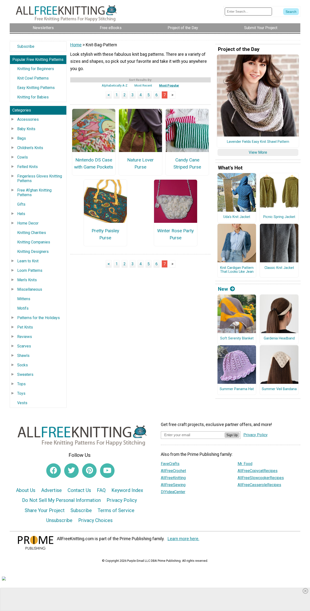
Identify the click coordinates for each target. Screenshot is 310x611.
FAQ (101, 490)
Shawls (23, 355)
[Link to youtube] (107, 470)
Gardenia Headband (279, 338)
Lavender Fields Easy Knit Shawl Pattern (258, 142)
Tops (21, 384)
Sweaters (25, 374)
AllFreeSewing (173, 484)
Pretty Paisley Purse (105, 234)
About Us (25, 490)
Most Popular (169, 85)
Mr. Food (245, 463)
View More (258, 152)
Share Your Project (45, 510)
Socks (22, 365)
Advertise (51, 490)
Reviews (24, 336)
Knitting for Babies (33, 97)
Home (76, 44)
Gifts (21, 204)
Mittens (23, 299)
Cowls (22, 157)
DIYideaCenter (173, 492)
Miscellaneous (29, 289)
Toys (21, 393)
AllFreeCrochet (173, 470)
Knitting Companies (33, 242)
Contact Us (79, 490)
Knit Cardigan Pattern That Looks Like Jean (237, 270)
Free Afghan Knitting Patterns (34, 192)
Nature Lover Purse (140, 163)
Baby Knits (26, 129)
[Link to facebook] (53, 470)
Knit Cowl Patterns (33, 78)
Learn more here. (183, 538)
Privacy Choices (95, 520)
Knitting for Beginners (35, 68)
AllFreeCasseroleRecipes (259, 484)
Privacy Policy (122, 500)
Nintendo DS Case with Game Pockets (93, 163)
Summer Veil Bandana (279, 389)
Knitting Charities (31, 232)
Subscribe (25, 46)
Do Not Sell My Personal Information (61, 500)
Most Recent (143, 85)
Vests (22, 403)
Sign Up (232, 435)
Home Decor (28, 223)
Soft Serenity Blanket (237, 338)
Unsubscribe (59, 520)
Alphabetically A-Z (114, 85)
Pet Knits (25, 327)
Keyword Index (127, 490)
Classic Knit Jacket (279, 268)
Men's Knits (27, 280)
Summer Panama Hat (237, 389)
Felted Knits (27, 166)
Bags (21, 138)
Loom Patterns (29, 270)
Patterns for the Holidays (38, 317)
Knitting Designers (33, 251)
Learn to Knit (28, 261)
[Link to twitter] (71, 470)
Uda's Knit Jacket (236, 217)
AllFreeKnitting (173, 477)
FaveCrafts (170, 463)
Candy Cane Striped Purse (187, 163)
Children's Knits (30, 147)
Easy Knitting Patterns (36, 87)
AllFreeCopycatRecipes (258, 470)
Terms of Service (116, 510)
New (223, 289)
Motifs (23, 308)
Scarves (24, 346)
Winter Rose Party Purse (175, 234)
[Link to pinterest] (89, 470)
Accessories (28, 119)
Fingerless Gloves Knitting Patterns (39, 178)
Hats (21, 213)
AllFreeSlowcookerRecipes (261, 477)
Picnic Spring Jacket (279, 217)
